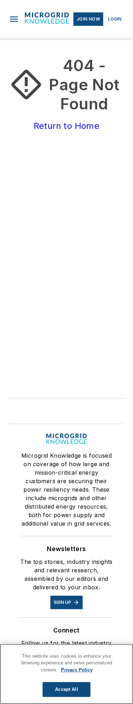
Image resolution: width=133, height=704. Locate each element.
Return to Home (67, 126)
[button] (14, 19)
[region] (66, 674)
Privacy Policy (77, 669)
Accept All (66, 689)
